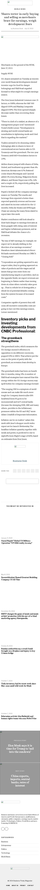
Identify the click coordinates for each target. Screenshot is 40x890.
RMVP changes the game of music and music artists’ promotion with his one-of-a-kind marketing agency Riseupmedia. (19, 616)
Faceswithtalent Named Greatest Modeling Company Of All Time (19, 578)
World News (20, 9)
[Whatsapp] (32, 471)
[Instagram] (3, 829)
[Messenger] (19, 471)
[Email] (37, 471)
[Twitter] (23, 471)
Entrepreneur (6, 845)
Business (4, 842)
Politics (4, 849)
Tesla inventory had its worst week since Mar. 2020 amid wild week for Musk (18, 684)
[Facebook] (15, 471)
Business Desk (18, 28)
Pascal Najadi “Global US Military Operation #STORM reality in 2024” (17, 542)
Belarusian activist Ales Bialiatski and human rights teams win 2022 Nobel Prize (18, 717)
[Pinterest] (28, 471)
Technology (5, 853)
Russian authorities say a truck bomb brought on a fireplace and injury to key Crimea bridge (18, 651)
